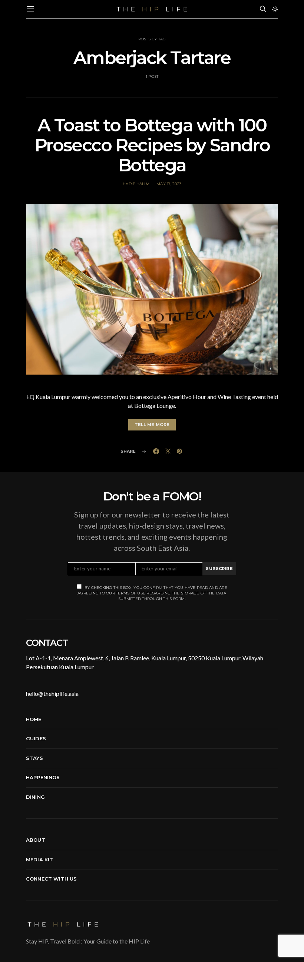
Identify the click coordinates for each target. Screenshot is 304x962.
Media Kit (39, 859)
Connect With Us (51, 879)
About (35, 840)
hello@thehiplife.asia (52, 693)
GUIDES (36, 738)
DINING (35, 797)
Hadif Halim (136, 183)
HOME (34, 719)
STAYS (34, 758)
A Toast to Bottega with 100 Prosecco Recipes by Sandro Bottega (152, 145)
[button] (275, 9)
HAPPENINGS (43, 777)
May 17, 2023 (168, 183)
